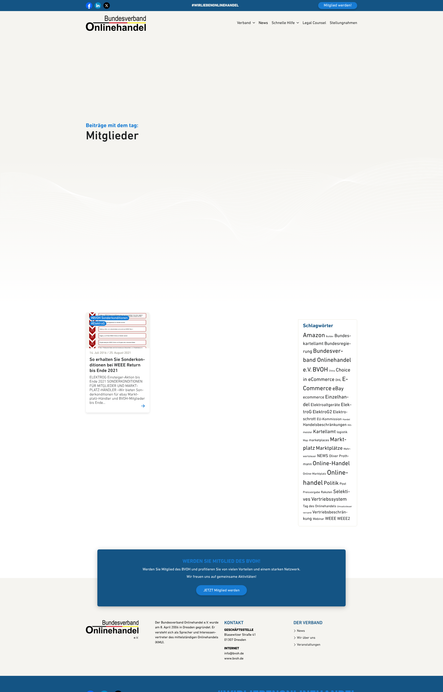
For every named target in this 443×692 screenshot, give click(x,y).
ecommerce (313, 415)
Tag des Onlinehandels (319, 523)
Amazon (314, 353)
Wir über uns (306, 655)
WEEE (330, 536)
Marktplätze (329, 465)
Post (343, 501)
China (332, 388)
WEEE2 (343, 536)
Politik (331, 500)
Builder (329, 354)
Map (305, 457)
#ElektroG (98, 340)
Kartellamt (324, 449)
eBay (338, 406)
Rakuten (326, 509)
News (263, 23)
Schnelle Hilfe (283, 23)
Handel (346, 437)
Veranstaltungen (308, 662)
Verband (244, 23)
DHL (338, 397)
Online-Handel (331, 481)
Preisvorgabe (311, 509)
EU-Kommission (329, 436)
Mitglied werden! (338, 6)
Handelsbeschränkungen (325, 442)
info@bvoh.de (234, 671)
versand (307, 530)
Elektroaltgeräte (325, 422)
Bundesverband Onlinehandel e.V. (327, 378)
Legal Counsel (314, 23)
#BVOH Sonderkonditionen (109, 335)
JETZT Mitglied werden (222, 607)
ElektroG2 (322, 429)
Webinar (318, 536)
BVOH (320, 387)
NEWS (322, 473)
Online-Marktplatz (314, 491)
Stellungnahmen (343, 23)
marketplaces (319, 457)
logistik (342, 449)
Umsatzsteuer (344, 524)
